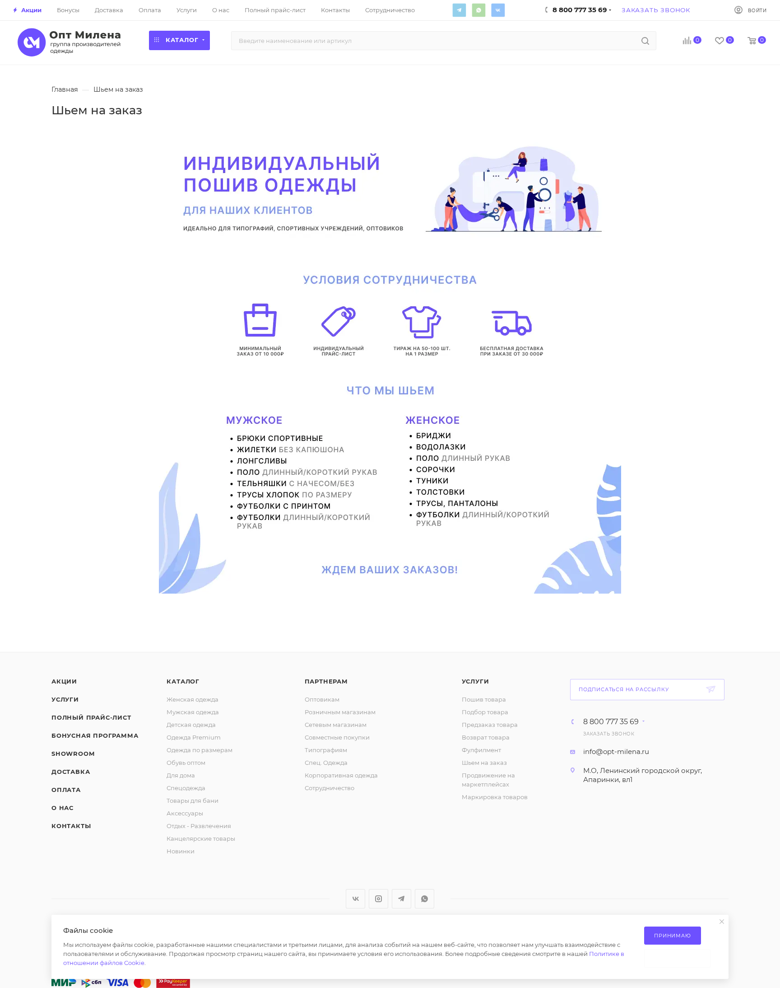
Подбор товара (485, 712)
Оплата (66, 789)
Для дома (181, 775)
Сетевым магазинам (336, 724)
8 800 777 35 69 (611, 722)
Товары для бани (192, 800)
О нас (62, 807)
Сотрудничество (329, 787)
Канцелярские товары (201, 838)
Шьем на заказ (484, 762)
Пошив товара (484, 699)
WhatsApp (478, 10)
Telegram (459, 10)
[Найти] (645, 40)
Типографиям (326, 750)
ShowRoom (72, 753)
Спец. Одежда (326, 762)
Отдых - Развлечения (199, 825)
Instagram (378, 898)
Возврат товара (486, 737)
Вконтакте (498, 10)
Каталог (183, 681)
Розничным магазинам (340, 712)
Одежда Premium (194, 737)
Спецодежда (186, 787)
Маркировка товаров (495, 797)
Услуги (65, 699)
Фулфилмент (481, 750)
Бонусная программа (94, 735)
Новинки (181, 851)
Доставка (70, 771)
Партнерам (326, 681)
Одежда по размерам (199, 750)
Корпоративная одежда (341, 775)
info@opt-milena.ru (616, 751)
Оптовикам (322, 699)
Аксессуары (185, 813)
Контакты (71, 825)
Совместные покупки (337, 737)
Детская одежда (191, 724)
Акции (64, 681)
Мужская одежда (193, 712)
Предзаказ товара (490, 724)
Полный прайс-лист (91, 717)
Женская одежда (192, 699)
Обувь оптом (186, 762)
